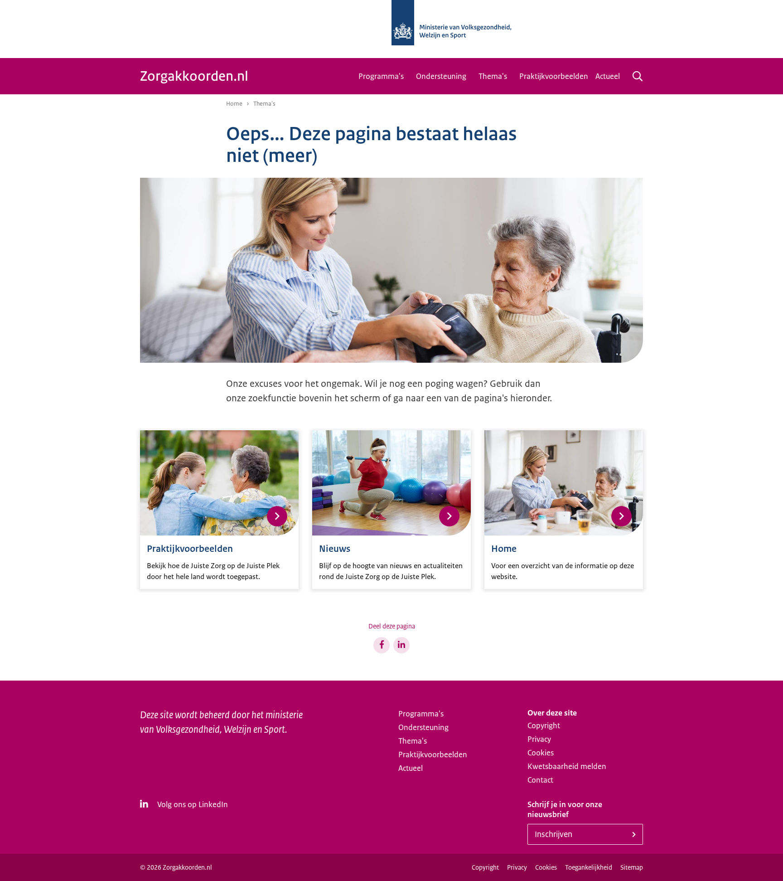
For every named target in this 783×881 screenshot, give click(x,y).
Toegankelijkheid (588, 867)
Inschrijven (553, 834)
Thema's (492, 76)
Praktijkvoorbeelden (553, 76)
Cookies (540, 753)
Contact (540, 780)
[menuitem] (383, 76)
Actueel (607, 76)
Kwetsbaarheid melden (566, 766)
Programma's (381, 76)
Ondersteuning (441, 76)
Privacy (539, 739)
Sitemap (631, 867)
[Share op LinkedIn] (401, 645)
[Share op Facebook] (381, 645)
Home (234, 103)
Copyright (543, 725)
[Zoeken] (637, 76)
